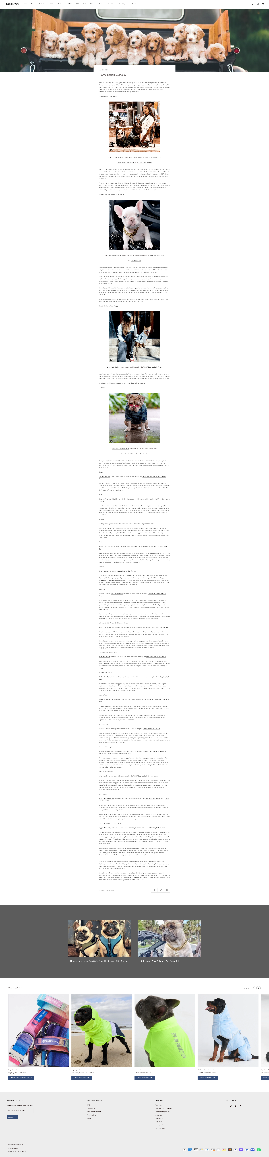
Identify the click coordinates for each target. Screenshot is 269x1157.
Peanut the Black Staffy (106, 798)
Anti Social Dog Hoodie (152, 798)
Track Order (133, 4)
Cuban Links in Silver (145, 162)
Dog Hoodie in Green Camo (126, 162)
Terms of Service (161, 1128)
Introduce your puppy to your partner (151, 758)
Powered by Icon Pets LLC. (17, 1151)
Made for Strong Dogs (21, 1078)
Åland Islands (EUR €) (16, 1144)
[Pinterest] (235, 1106)
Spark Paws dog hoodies (160, 627)
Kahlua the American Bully (120, 448)
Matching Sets (81, 4)
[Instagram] (230, 1106)
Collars (70, 4)
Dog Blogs (159, 1121)
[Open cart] (263, 4)
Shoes (92, 4)
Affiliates (90, 1118)
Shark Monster (156, 157)
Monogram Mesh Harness (151, 729)
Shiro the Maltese (117, 593)
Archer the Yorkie (104, 546)
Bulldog (102, 751)
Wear (51, 4)
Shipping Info (91, 1108)
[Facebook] (226, 1106)
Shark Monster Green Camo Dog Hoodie (134, 454)
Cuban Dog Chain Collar (156, 255)
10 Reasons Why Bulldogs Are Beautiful (159, 961)
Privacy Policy (160, 1125)
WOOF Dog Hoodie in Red (141, 776)
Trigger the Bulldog (105, 828)
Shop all (246, 988)
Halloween (42, 4)
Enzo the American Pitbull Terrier (109, 499)
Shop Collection (81, 1078)
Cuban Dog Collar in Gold (157, 828)
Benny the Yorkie (104, 656)
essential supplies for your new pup (137, 877)
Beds (100, 4)
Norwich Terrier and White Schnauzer (112, 776)
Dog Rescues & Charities (164, 1108)
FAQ (88, 1105)
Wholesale (159, 1105)
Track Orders (91, 1115)
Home (25, 4)
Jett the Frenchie (104, 476)
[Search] (258, 4)
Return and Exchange (94, 1111)
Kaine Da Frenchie (115, 255)
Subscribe (12, 1117)
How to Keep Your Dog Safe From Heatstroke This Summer (99, 961)
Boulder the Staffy (105, 677)
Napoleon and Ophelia (115, 157)
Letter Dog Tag (136, 260)
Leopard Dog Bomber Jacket (126, 571)
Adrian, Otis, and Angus (106, 627)
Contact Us (159, 1118)
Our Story (122, 4)
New (32, 4)
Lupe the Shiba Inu (113, 367)
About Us (159, 1115)
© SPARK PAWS (13, 1149)
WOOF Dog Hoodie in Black (145, 524)
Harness (60, 4)
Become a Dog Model (162, 1111)
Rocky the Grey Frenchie (107, 699)
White (155, 776)
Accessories (110, 4)
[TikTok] (240, 1106)
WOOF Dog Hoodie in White (152, 367)
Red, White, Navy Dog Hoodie (156, 656)
